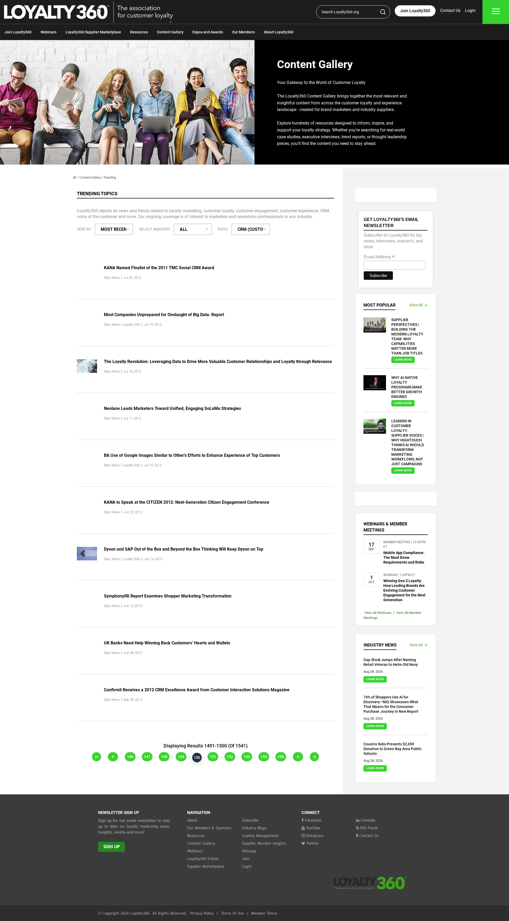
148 (164, 757)
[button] (170, 22)
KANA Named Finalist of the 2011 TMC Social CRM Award (159, 267)
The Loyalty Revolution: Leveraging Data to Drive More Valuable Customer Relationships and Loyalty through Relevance (218, 361)
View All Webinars (378, 613)
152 (230, 757)
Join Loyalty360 (18, 32)
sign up (111, 847)
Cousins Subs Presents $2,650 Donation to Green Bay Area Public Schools (392, 749)
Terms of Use (232, 913)
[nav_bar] (496, 12)
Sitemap (249, 850)
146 (130, 757)
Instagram (314, 835)
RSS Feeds (369, 827)
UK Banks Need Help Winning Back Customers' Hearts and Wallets (167, 642)
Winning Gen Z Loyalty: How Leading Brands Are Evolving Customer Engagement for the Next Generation (404, 590)
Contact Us (450, 10)
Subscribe (250, 820)
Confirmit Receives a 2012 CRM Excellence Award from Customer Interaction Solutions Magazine (196, 689)
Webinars (48, 32)
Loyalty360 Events (203, 858)
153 (247, 757)
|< (96, 757)
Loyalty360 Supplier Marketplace (93, 32)
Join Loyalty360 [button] (415, 10)
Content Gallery (170, 32)
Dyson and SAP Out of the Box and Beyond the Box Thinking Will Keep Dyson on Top (183, 549)
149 (181, 757)
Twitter (312, 843)
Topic (222, 229)
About (192, 820)
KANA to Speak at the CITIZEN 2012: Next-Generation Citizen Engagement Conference (186, 502)
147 (147, 757)
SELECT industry (154, 229)
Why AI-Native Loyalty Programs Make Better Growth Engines (406, 387)
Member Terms (264, 913)
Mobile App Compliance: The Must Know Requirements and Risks (403, 557)
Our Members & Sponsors (209, 827)
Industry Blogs (254, 827)
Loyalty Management (260, 835)
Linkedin (368, 820)
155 (281, 757)
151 (213, 757)
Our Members (243, 32)
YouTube (313, 827)
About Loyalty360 (278, 32)
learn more (403, 359)
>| (314, 757)
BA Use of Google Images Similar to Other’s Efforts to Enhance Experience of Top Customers (192, 455)
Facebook (313, 820)
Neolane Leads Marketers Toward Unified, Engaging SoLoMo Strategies (172, 408)
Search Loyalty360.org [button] (340, 12)
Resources (139, 32)
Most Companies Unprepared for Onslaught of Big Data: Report (164, 314)
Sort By (84, 229)
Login (470, 10)
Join (245, 858)
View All (416, 305)
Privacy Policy (201, 913)
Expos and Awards (207, 32)
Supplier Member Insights (264, 843)
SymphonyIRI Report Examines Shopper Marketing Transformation (167, 596)
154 (264, 757)
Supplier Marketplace (205, 866)
